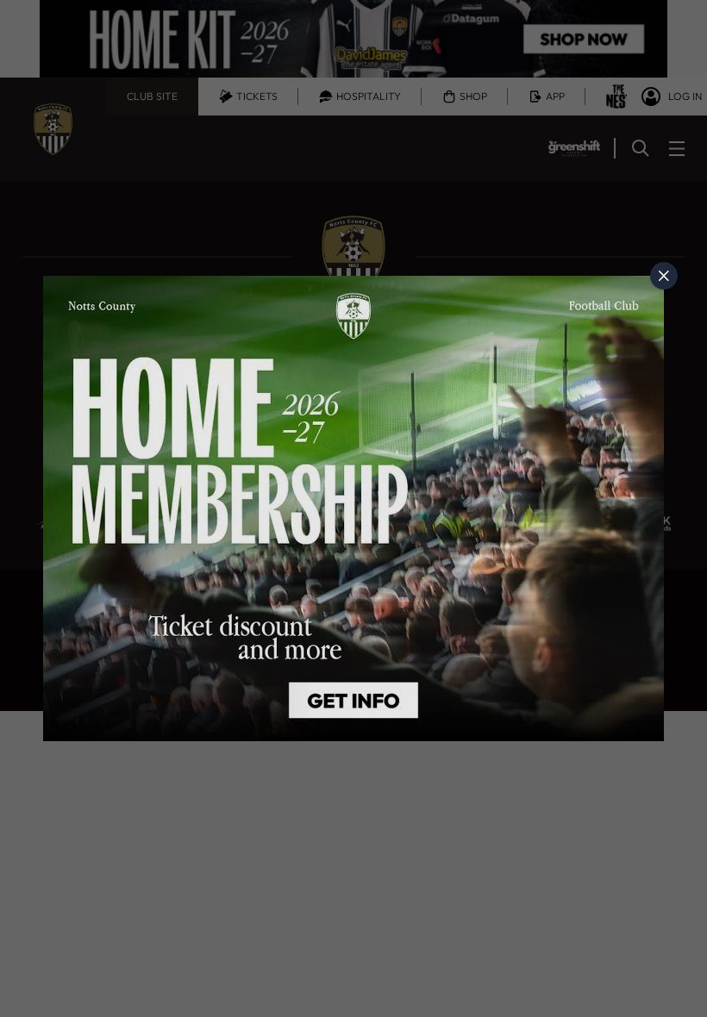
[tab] (664, 276)
